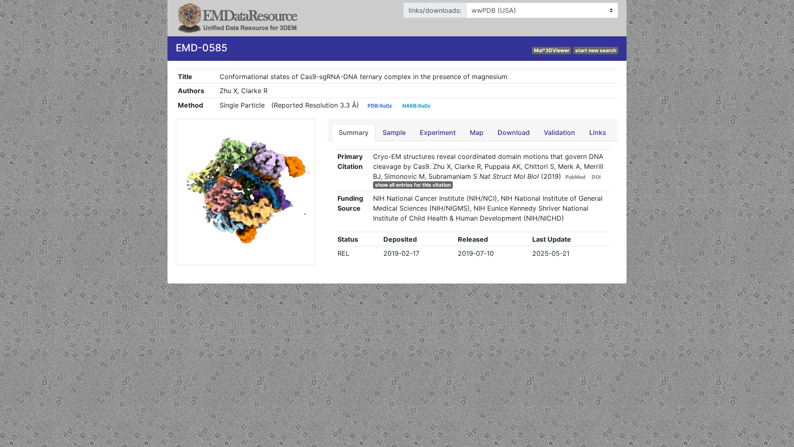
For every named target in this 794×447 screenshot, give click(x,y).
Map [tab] (476, 132)
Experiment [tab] (438, 132)
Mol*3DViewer (551, 50)
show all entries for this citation (413, 185)
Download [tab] (513, 132)
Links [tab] (597, 132)
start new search (595, 50)
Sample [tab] (394, 132)
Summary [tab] (353, 132)
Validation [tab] (559, 132)
